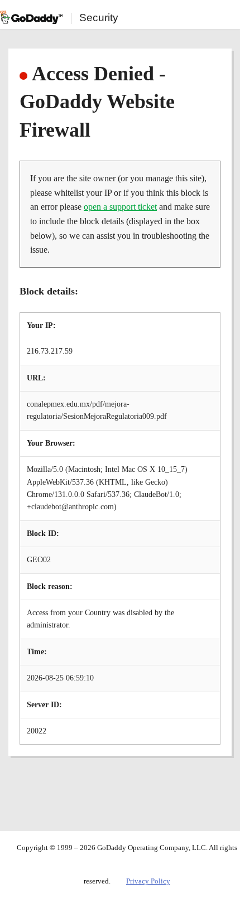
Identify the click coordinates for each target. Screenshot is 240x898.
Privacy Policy (148, 881)
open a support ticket (120, 206)
